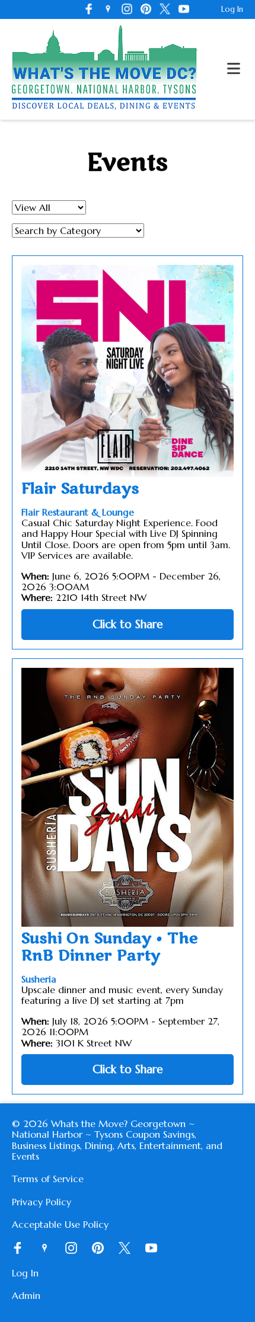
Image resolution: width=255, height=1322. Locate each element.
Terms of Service (48, 1179)
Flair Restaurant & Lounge (77, 512)
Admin (26, 1295)
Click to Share (128, 624)
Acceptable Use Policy (60, 1224)
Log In (232, 9)
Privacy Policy (41, 1202)
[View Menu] (233, 69)
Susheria (38, 979)
